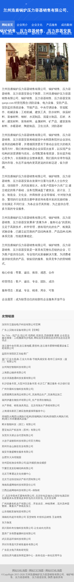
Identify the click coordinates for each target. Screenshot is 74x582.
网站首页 (7, 24)
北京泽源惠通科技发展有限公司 (19, 378)
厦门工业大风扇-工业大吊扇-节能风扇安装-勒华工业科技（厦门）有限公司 (34, 360)
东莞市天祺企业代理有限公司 (17, 435)
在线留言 (66, 33)
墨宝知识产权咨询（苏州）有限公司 (21, 430)
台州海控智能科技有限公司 (16, 367)
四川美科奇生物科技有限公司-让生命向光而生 (26, 528)
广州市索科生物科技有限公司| (18, 389)
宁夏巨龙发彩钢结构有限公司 (17, 468)
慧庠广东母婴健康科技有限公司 (19, 533)
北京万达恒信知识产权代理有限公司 (21, 479)
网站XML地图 (19, 570)
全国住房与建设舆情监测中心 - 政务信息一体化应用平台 (32, 555)
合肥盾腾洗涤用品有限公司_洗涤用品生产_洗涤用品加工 (32, 394)
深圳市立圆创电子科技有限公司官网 (21, 324)
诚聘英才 (37, 33)
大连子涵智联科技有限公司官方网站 (21, 441)
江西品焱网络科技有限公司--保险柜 (21, 490)
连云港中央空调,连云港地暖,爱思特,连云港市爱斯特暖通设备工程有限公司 (35, 347)
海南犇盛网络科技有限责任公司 (19, 485)
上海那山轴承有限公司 (14, 372)
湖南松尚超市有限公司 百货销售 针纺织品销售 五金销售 (32, 517)
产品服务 (51, 24)
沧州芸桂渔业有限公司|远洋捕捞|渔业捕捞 (24, 463)
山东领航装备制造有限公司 (16, 511)
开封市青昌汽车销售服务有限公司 (20, 544)
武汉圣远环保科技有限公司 (16, 539)
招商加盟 (22, 33)
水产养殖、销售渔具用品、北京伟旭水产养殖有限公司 (31, 405)
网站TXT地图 (36, 570)
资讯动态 (7, 33)
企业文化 (37, 24)
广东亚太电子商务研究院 (15, 550)
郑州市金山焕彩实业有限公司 (17, 446)
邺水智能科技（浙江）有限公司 (19, 424)
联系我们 (51, 33)
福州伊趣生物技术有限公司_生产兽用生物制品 (26, 400)
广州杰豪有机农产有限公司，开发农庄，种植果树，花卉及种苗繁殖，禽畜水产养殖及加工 (35, 505)
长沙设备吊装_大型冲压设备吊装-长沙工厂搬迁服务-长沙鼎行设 (36, 383)
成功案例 (66, 24)
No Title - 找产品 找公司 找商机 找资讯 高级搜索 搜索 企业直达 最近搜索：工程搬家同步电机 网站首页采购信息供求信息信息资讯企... (36, 338)
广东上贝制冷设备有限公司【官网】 (21, 330)
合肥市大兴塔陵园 (11, 457)
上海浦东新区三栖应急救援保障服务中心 (23, 411)
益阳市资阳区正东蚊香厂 (15, 354)
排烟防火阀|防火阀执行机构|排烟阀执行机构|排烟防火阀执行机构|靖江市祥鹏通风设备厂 (35, 417)
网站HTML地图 (53, 570)
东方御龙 (7, 522)
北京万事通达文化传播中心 (16, 474)
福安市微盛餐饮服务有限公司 (17, 452)
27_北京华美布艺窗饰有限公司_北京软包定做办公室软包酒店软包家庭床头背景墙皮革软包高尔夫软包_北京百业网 (35, 497)
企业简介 (22, 24)
